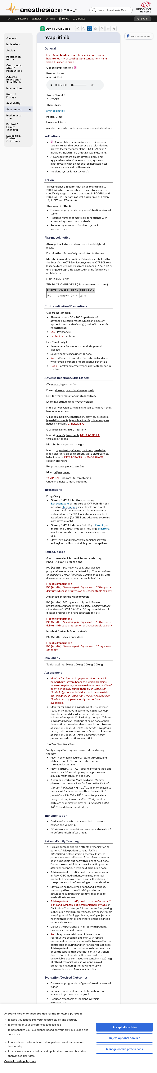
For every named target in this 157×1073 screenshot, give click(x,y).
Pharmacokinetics (13, 58)
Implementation (13, 117)
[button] (80, 18)
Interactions (14, 88)
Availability (13, 103)
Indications (13, 44)
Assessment (14, 109)
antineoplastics (55, 110)
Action (10, 50)
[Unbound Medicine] (144, 7)
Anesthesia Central (53, 7)
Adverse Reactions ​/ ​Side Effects (13, 79)
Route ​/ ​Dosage (11, 96)
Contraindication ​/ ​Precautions (14, 68)
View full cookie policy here (20, 1061)
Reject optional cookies (124, 1038)
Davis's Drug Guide (58, 28)
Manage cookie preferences (124, 1049)
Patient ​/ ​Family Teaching (12, 127)
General (11, 38)
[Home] (9, 18)
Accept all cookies (124, 1027)
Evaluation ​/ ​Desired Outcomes (14, 138)
